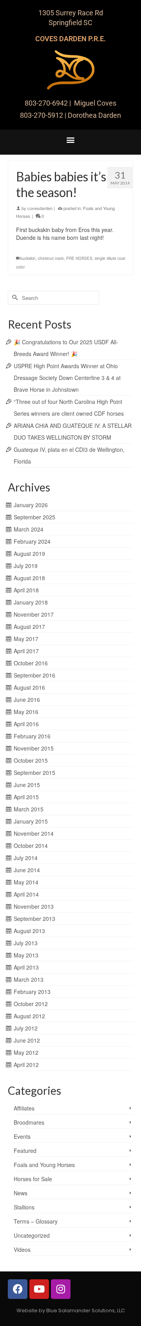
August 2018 (29, 578)
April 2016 (26, 724)
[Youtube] (39, 1289)
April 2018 (26, 590)
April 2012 (26, 1064)
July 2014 (26, 858)
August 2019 (29, 553)
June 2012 (27, 1040)
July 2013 (26, 943)
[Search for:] (53, 298)
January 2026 (31, 505)
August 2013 (29, 931)
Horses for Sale (33, 1179)
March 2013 (28, 979)
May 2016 (26, 712)
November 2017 (34, 614)
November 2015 (34, 748)
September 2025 (34, 517)
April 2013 (26, 967)
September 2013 (34, 918)
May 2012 (26, 1052)
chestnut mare (51, 258)
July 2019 (26, 566)
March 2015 (28, 809)
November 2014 (34, 833)
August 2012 (29, 1016)
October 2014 (31, 845)
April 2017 (26, 651)
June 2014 (27, 870)
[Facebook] (17, 1289)
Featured (25, 1150)
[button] (70, 139)
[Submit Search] (14, 298)
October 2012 (31, 1004)
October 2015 (31, 760)
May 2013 (26, 955)
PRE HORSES (79, 258)
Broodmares (29, 1122)
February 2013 (32, 991)
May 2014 (26, 882)
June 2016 (27, 699)
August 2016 (29, 687)
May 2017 (26, 639)
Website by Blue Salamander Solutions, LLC (70, 1310)
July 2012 (26, 1028)
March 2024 (28, 529)
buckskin (28, 258)
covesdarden (39, 208)
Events (22, 1136)
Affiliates (24, 1108)
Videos (22, 1249)
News (20, 1193)
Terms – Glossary (36, 1221)
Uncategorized (32, 1235)
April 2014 (26, 894)
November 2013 (34, 906)
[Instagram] (60, 1289)
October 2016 (31, 663)
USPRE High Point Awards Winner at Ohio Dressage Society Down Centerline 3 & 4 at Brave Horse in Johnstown (67, 377)
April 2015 (26, 797)
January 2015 (31, 821)
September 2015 (34, 772)
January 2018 (31, 602)
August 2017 (29, 626)
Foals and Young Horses (44, 1165)
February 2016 (32, 736)
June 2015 (27, 785)
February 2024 (32, 541)
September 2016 (34, 675)
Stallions (24, 1207)
